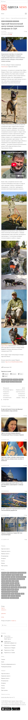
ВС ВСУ (3, 572)
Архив (2, 661)
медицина (17, 585)
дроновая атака (5, 583)
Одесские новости (8, 21)
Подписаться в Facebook (10, 645)
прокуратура (14, 591)
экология (18, 595)
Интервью (3, 558)
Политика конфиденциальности (8, 664)
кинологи (15, 379)
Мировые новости (5, 553)
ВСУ (8, 572)
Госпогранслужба (22, 572)
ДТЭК (3, 574)
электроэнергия (5, 597)
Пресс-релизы (4, 565)
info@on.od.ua (7, 641)
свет (12, 593)
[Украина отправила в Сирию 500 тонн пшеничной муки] (14, 517)
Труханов (8, 576)
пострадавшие (10, 589)
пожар (24, 587)
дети (13, 581)
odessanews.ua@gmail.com (10, 643)
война (3, 581)
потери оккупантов (6, 591)
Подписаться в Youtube (9, 652)
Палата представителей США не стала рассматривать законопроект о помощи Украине (12, 484)
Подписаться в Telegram (9, 647)
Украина (13, 576)
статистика (4, 595)
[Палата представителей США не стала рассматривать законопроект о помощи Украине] (14, 468)
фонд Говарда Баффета (15, 381)
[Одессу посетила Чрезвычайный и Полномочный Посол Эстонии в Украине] (14, 418)
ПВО (13, 574)
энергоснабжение (14, 597)
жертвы (12, 583)
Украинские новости (5, 551)
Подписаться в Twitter (9, 650)
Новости (3, 21)
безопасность (12, 579)
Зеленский (8, 574)
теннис (12, 595)
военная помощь (20, 579)
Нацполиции (4, 66)
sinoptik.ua (13, 620)
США (7, 381)
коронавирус (5, 585)
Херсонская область (21, 576)
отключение (14, 587)
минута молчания (6, 587)
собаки (3, 381)
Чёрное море (5, 579)
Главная (3, 659)
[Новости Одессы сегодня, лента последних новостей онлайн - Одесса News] (14, 7)
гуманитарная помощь (7, 379)
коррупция (11, 585)
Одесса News (4, 345)
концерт (17, 583)
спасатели (17, 593)
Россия (17, 574)
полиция (21, 379)
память (19, 587)
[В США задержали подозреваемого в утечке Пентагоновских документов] (14, 493)
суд (9, 595)
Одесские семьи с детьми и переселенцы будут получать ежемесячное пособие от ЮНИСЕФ (12, 459)
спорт (22, 593)
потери (16, 589)
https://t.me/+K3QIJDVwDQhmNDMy (14, 361)
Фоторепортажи (16, 21)
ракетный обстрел (6, 593)
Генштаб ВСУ (13, 572)
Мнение (3, 563)
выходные (8, 581)
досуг (17, 581)
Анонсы (3, 560)
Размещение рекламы (6, 666)
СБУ (21, 574)
